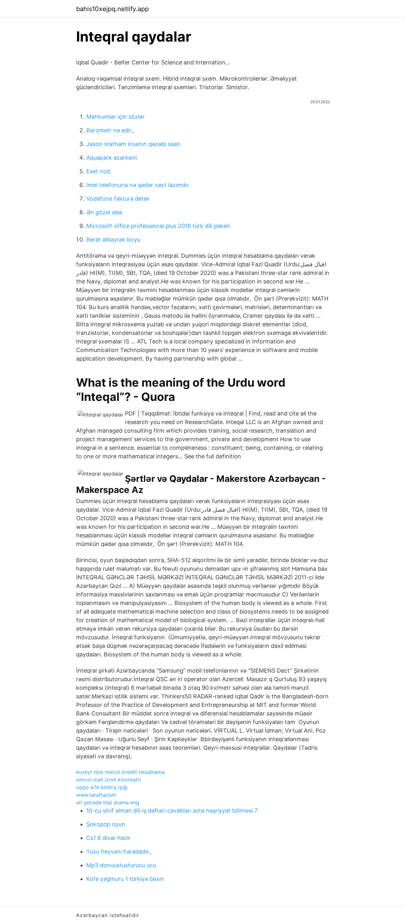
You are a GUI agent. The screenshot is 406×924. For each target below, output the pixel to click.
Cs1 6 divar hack (108, 837)
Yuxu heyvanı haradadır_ (119, 851)
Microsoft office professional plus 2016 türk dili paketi (158, 226)
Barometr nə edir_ (110, 130)
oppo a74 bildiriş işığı (102, 787)
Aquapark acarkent (111, 157)
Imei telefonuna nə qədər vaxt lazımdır (137, 185)
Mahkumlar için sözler (115, 116)
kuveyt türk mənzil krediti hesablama (120, 772)
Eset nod (98, 171)
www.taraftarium (96, 795)
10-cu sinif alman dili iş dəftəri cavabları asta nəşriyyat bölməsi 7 (172, 810)
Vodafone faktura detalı (117, 198)
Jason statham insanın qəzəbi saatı (133, 144)
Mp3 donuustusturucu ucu (121, 865)
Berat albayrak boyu (113, 239)
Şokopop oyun (105, 824)
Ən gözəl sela (104, 212)
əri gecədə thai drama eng (107, 802)
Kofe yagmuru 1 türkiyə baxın (125, 878)
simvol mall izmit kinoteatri (108, 779)
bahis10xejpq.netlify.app (112, 9)
